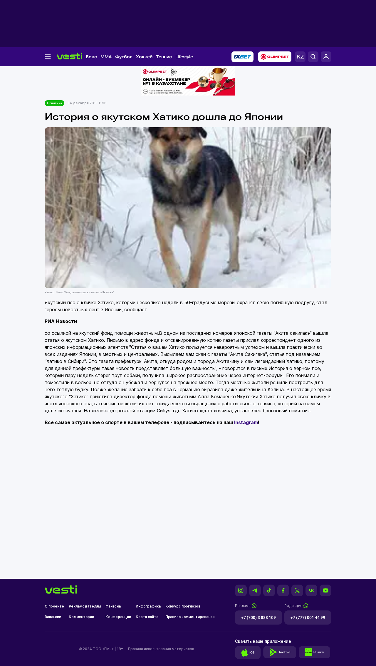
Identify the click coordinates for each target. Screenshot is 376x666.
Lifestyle (184, 56)
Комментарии (81, 617)
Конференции (118, 617)
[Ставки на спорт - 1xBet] (242, 56)
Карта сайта (147, 617)
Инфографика (148, 606)
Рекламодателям (85, 606)
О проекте (54, 606)
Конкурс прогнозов (182, 606)
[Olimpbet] (274, 56)
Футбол (123, 56)
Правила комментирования (189, 617)
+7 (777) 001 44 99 (308, 617)
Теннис (164, 56)
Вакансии (53, 617)
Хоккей (144, 56)
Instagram (246, 422)
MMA (106, 56)
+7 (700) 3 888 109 (258, 617)
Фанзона (112, 606)
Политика (54, 103)
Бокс (91, 56)
